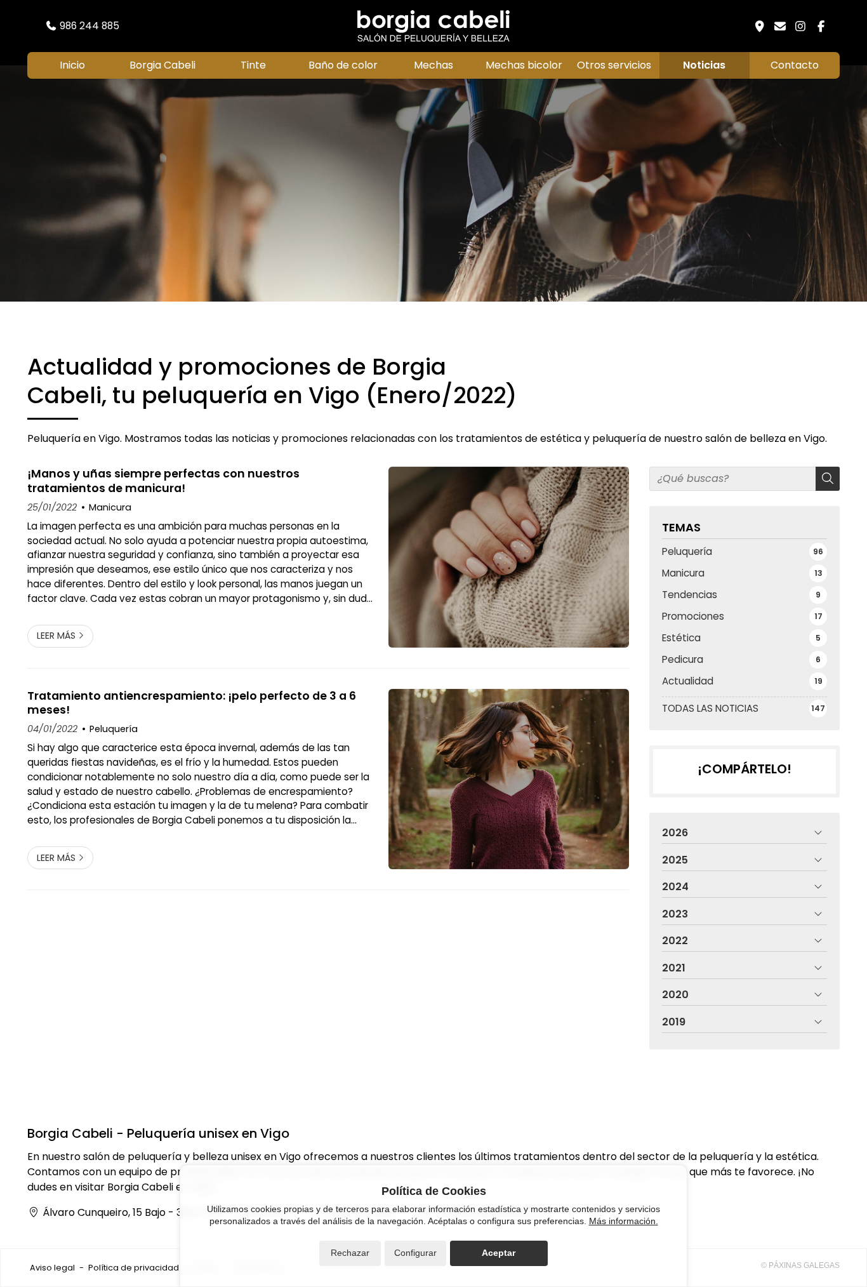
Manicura (110, 507)
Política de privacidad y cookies (154, 1267)
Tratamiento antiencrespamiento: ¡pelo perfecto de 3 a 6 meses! (191, 703)
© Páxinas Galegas (800, 1265)
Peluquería (113, 729)
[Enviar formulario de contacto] (780, 26)
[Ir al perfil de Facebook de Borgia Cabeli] (821, 26)
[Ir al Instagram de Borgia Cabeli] (800, 26)
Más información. (623, 1221)
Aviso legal (52, 1267)
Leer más (56, 635)
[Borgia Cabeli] (433, 26)
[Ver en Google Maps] (760, 26)
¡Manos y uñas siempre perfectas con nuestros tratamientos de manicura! (163, 481)
